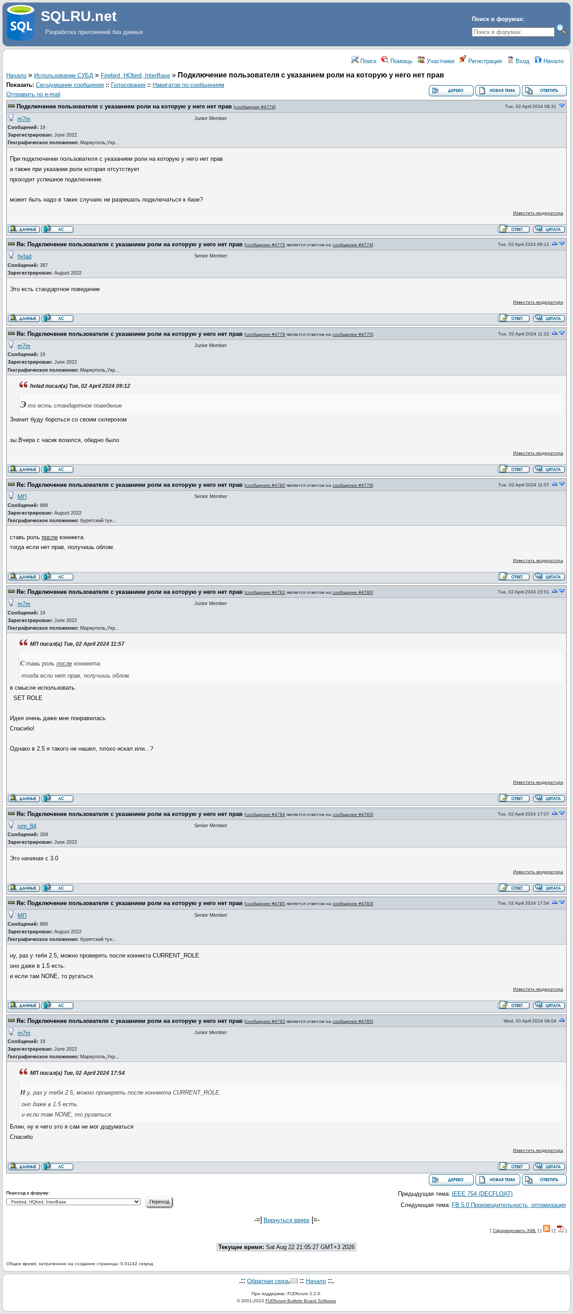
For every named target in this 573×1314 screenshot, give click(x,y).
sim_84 (26, 826)
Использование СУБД (63, 75)
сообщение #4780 (265, 485)
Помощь (401, 61)
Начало (553, 61)
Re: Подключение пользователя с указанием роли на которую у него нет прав (130, 244)
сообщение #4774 (254, 106)
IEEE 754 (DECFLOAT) (482, 1193)
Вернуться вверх (287, 1220)
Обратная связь (268, 1281)
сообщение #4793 (265, 1021)
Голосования (128, 85)
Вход (522, 61)
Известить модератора (538, 212)
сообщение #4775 (265, 244)
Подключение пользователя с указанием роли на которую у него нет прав (124, 106)
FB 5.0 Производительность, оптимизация (509, 1205)
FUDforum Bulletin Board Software (300, 1300)
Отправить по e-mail (33, 94)
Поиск (367, 61)
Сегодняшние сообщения (70, 85)
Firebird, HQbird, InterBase (135, 75)
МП (21, 497)
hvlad (24, 256)
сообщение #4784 (265, 814)
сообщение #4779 (265, 334)
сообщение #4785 (265, 903)
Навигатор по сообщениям (188, 85)
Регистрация (484, 61)
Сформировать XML (514, 1230)
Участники (439, 61)
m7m (23, 119)
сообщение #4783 (265, 592)
